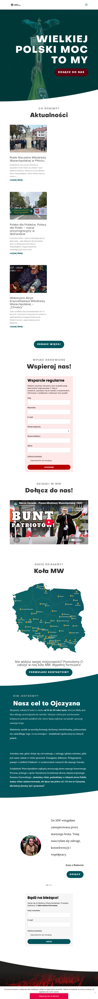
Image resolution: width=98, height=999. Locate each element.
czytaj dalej (16, 180)
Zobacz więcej (49, 344)
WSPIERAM (49, 467)
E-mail (30, 417)
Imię (29, 398)
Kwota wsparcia (34, 427)
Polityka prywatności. (34, 456)
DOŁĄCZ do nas (71, 72)
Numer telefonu (33, 436)
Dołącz (75, 874)
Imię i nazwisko (33, 910)
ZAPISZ (49, 942)
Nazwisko (31, 408)
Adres (29, 446)
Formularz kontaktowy (49, 672)
